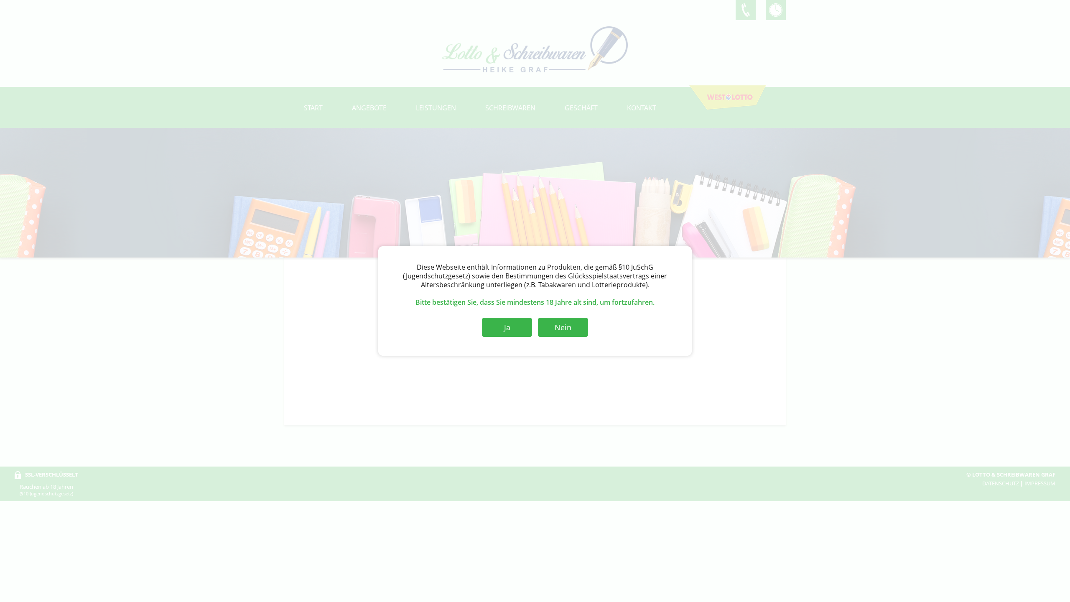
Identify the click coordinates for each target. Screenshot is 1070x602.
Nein (563, 327)
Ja (507, 327)
